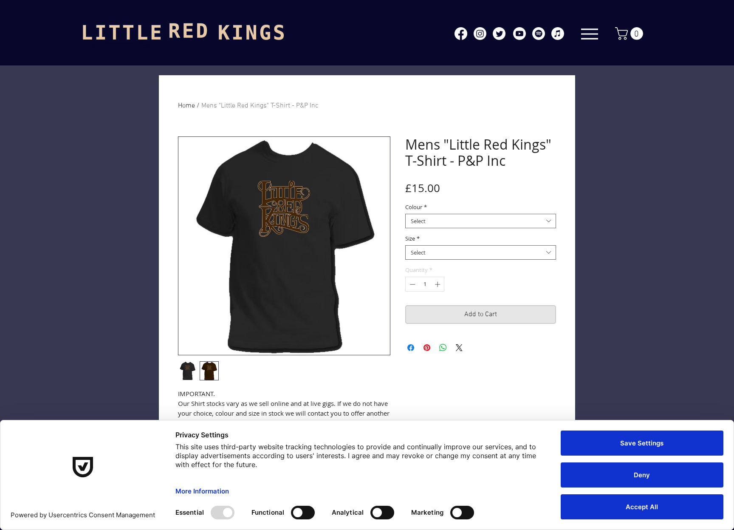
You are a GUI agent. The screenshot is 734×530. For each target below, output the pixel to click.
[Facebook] (461, 33)
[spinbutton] (425, 284)
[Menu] (589, 34)
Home (186, 106)
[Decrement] (412, 284)
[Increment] (438, 284)
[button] (630, 33)
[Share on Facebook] (411, 348)
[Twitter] (499, 33)
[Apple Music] (557, 33)
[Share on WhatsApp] (443, 348)
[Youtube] (519, 33)
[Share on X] (459, 348)
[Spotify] (538, 33)
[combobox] (480, 221)
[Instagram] (480, 33)
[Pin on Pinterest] (427, 348)
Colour (416, 207)
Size (412, 238)
